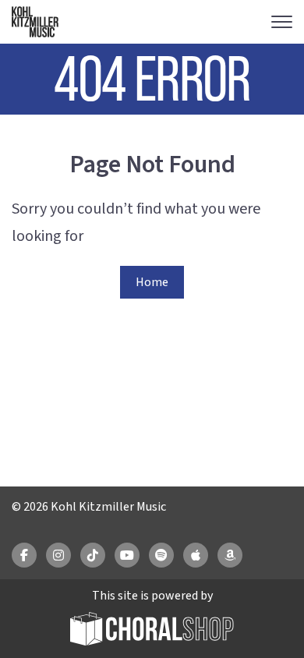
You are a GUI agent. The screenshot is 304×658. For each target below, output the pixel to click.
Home (152, 282)
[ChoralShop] (152, 631)
